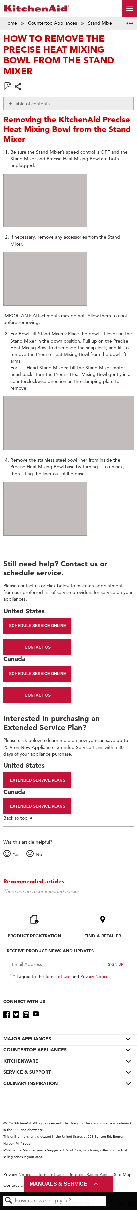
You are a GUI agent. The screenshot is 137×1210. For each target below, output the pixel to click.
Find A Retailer (102, 935)
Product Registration (34, 935)
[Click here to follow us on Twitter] (16, 1014)
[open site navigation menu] (129, 8)
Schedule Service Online (37, 625)
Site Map (123, 1174)
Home (11, 23)
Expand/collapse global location (130, 21)
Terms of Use (57, 976)
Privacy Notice (94, 976)
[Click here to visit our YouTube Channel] (36, 1014)
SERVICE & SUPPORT (27, 1072)
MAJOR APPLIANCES (27, 1039)
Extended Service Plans (37, 780)
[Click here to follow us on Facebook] (6, 1014)
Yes (16, 854)
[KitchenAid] (36, 8)
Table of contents (32, 104)
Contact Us (38, 647)
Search (9, 1201)
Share (18, 87)
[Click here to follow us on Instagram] (26, 1014)
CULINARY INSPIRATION (30, 1083)
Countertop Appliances (53, 23)
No (39, 854)
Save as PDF (7, 86)
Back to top (15, 818)
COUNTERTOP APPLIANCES (35, 1050)
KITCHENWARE (20, 1061)
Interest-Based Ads (88, 1174)
